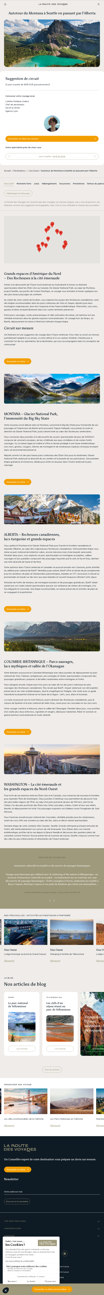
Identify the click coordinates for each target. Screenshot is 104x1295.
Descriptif (9, 183)
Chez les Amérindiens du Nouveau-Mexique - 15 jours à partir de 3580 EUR (52, 892)
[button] (64, 247)
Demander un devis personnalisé (50, 1289)
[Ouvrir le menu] (5, 4)
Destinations (19, 170)
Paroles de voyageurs (92, 1011)
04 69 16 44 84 (12, 108)
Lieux (36, 183)
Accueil (7, 170)
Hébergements (49, 183)
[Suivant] (94, 156)
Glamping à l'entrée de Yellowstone (67, 954)
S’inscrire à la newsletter (17, 1201)
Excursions (64, 183)
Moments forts (24, 183)
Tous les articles (52, 1070)
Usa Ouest (34, 170)
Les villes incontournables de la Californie (24, 1119)
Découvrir (9, 960)
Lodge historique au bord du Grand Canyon (25, 954)
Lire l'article (21, 1049)
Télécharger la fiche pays (18, 193)
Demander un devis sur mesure (23, 138)
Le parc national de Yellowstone (18, 1004)
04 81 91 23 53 (59, 156)
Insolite (11, 997)
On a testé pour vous (54, 997)
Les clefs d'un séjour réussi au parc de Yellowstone (58, 1006)
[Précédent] (9, 156)
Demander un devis (15, 361)
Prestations (78, 183)
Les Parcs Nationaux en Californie (66, 1119)
